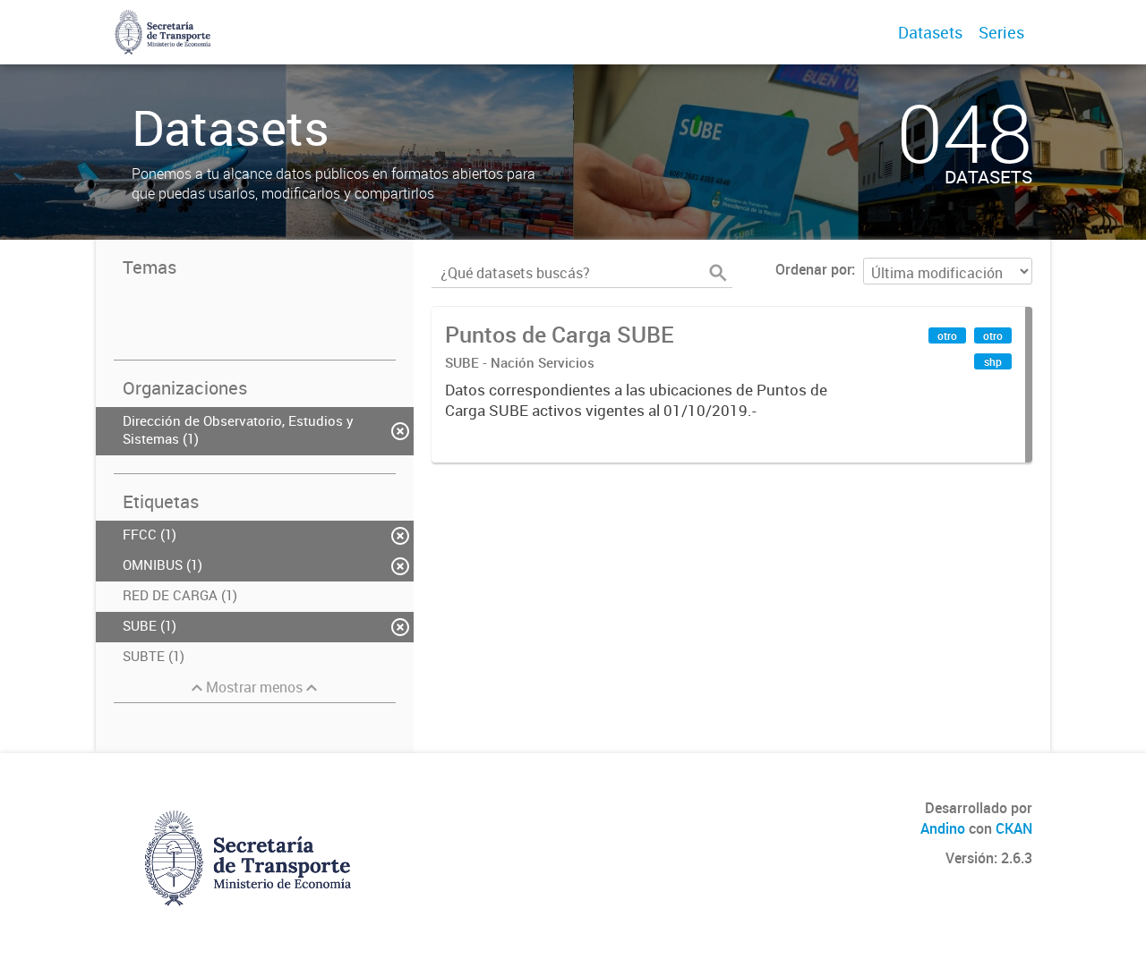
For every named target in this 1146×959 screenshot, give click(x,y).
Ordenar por (813, 269)
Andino (942, 828)
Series (1001, 32)
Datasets (930, 32)
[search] (718, 273)
